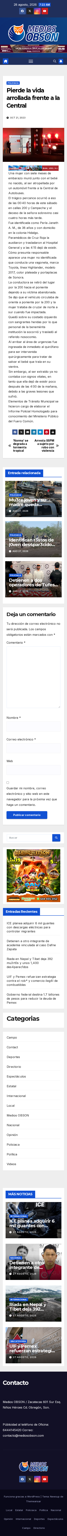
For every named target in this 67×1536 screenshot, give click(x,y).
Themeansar (33, 1501)
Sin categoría (18, 1341)
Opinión (12, 1135)
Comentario (16, 642)
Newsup (55, 1496)
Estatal (11, 1086)
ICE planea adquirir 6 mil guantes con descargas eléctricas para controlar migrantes (31, 927)
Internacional (16, 1096)
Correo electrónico (21, 739)
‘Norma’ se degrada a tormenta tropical (20, 445)
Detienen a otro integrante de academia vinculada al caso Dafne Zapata (31, 945)
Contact (12, 1047)
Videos (11, 1164)
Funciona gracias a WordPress (22, 1496)
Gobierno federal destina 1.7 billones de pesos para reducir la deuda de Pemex (33, 998)
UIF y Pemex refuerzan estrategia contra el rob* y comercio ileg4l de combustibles (32, 981)
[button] (54, 61)
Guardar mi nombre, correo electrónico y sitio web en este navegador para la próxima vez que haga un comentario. (32, 796)
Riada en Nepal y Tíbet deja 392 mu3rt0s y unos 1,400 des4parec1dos (30, 963)
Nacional (13, 1125)
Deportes (13, 1057)
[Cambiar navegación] (31, 61)
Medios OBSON (18, 1115)
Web (10, 761)
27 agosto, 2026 (24, 1232)
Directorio (14, 1067)
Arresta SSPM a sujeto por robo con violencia (44, 445)
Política (12, 1154)
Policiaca (13, 83)
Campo (12, 1037)
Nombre (14, 718)
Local (11, 1105)
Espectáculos (16, 1076)
